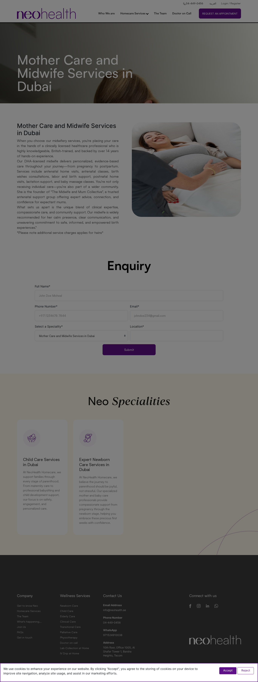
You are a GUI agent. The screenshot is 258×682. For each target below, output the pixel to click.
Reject (245, 670)
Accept (228, 670)
